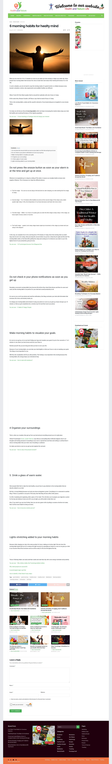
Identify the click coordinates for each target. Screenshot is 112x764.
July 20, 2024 (24, 651)
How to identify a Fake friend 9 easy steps (21, 574)
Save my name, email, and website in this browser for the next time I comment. (31, 699)
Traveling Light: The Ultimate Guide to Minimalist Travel (59, 627)
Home (12, 15)
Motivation (22, 22)
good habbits (16, 577)
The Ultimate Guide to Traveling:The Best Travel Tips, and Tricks (18, 648)
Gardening (26, 15)
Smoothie (71, 744)
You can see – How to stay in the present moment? (23, 450)
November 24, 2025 (25, 610)
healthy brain (33, 577)
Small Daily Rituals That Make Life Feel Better (23, 609)
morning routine (14, 579)
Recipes (18, 15)
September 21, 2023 (35, 651)
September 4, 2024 (56, 632)
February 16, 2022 (56, 651)
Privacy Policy (85, 740)
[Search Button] (77, 726)
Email (11, 692)
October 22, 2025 (56, 612)
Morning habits (57, 577)
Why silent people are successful (18, 567)
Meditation (49, 577)
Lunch (58, 746)
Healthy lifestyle (60, 15)
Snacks (71, 746)
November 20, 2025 (35, 632)
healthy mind (41, 577)
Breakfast (59, 735)
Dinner (58, 737)
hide (18, 148)
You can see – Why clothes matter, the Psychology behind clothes (27, 563)
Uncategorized (81, 15)
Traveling (71, 15)
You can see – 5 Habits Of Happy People (20, 307)
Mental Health (37, 15)
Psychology (72, 739)
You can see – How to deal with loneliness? (21, 360)
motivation (22, 579)
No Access (92, 15)
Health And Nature (15, 610)
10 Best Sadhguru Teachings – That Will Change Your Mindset (18, 627)
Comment (13, 666)
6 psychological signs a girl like (18, 570)
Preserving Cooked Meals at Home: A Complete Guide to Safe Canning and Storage (18, 737)
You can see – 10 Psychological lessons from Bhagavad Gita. (26, 244)
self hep (29, 579)
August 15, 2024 (13, 632)
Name (11, 685)
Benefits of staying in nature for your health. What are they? (38, 647)
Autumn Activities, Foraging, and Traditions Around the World (54, 609)
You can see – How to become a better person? (22, 508)
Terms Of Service (86, 745)
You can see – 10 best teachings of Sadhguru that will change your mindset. (29, 117)
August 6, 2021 (13, 30)
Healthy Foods (61, 742)
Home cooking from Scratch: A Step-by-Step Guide (38, 627)
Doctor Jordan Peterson (27, 439)
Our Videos (72, 737)
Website (43, 692)
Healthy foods (48, 15)
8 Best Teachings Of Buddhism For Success (60, 647)
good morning (24, 577)
